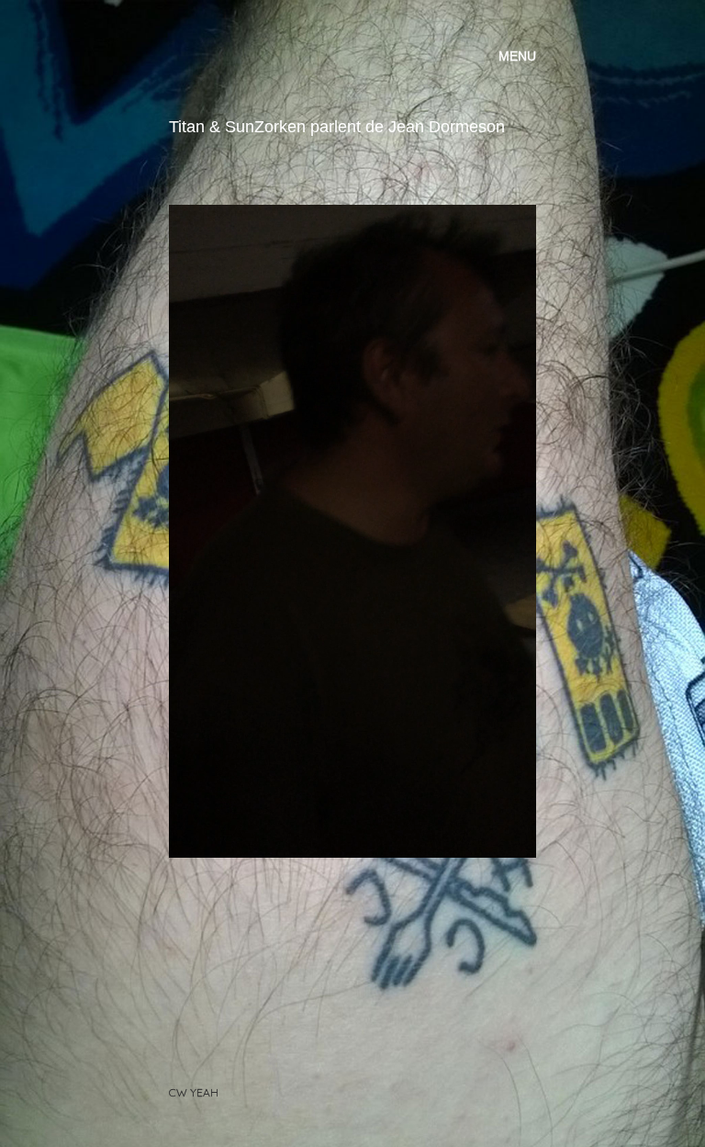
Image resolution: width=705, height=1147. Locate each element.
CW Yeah (193, 1092)
